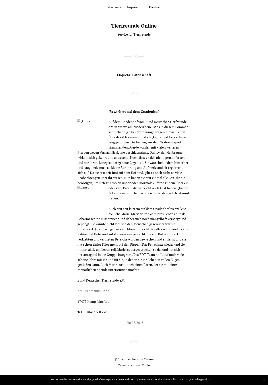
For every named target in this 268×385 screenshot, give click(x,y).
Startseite (114, 7)
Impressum (135, 7)
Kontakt (155, 7)
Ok (215, 379)
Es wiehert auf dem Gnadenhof (134, 111)
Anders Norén (140, 365)
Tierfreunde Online (134, 25)
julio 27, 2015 (134, 322)
